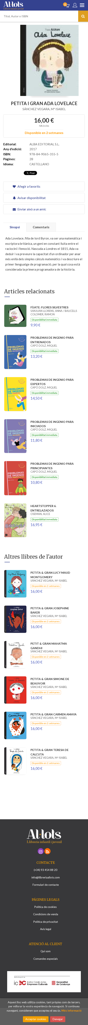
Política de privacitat (45, 921)
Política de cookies (45, 907)
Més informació (71, 1010)
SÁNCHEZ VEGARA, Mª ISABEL (44, 109)
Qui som (46, 951)
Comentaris (41, 227)
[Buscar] (83, 16)
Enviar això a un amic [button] (31, 209)
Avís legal (45, 929)
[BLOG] (47, 851)
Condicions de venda (45, 914)
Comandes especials (45, 958)
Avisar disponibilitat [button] (31, 198)
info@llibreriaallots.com (46, 877)
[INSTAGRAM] (41, 851)
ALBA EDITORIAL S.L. (44, 144)
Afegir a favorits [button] (28, 186)
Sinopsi (15, 227)
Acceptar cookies (35, 1019)
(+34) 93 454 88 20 (45, 870)
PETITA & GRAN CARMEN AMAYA (53, 714)
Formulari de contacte (46, 884)
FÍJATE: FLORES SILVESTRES (49, 307)
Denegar (58, 1019)
